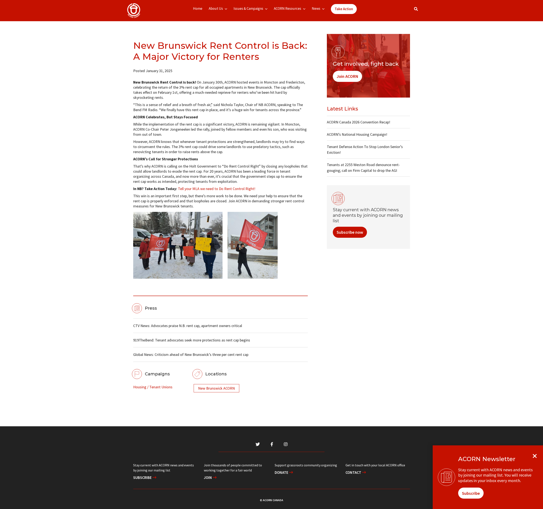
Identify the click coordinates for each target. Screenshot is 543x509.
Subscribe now (350, 232)
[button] (416, 9)
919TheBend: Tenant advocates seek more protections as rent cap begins (191, 340)
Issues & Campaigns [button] (248, 8)
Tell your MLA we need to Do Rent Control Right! (216, 188)
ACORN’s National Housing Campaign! (357, 134)
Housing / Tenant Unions (152, 387)
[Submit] (420, 10)
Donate (282, 472)
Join (208, 477)
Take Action (344, 9)
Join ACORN (347, 76)
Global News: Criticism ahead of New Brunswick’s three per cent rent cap (190, 354)
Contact (354, 472)
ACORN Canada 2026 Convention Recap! (358, 122)
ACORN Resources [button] (287, 8)
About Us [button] (216, 8)
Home (197, 8)
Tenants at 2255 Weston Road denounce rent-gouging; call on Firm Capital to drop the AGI (363, 167)
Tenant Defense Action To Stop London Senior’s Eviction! (365, 149)
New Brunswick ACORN (216, 388)
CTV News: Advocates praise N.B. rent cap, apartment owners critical (187, 325)
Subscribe (143, 477)
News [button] (316, 8)
